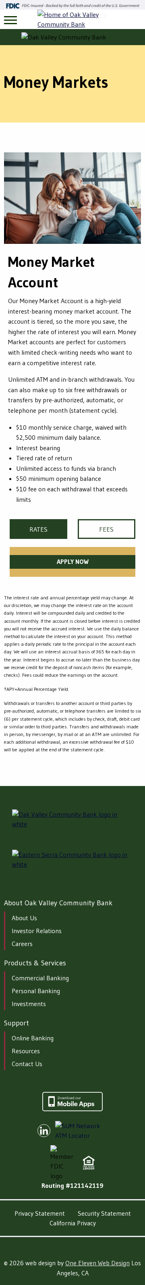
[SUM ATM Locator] (83, 1130)
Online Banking (33, 1038)
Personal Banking (36, 991)
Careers (22, 944)
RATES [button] (38, 529)
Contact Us (27, 1064)
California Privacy (73, 1223)
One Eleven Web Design (97, 1263)
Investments (29, 1004)
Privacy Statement (39, 1213)
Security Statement (104, 1213)
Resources (26, 1051)
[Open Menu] (10, 20)
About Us (24, 918)
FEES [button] (106, 529)
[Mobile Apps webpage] (72, 1109)
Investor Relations (37, 931)
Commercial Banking (40, 978)
